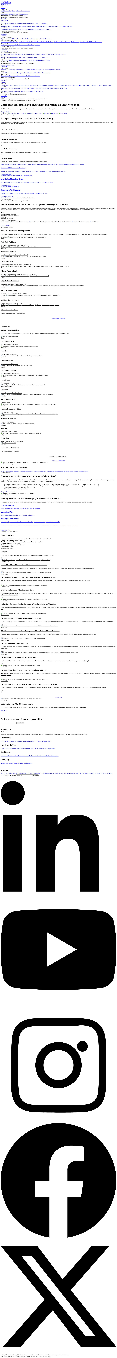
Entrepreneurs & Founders (16, 76)
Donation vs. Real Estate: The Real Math (33, 85)
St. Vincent (85, 471)
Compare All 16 (47, 741)
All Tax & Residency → (95, 42)
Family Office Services (7, 73)
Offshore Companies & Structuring (41, 69)
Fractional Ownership (32, 60)
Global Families (5, 76)
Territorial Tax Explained (28, 42)
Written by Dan (19, 91)
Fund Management (29, 73)
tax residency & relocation (31, 525)
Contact (26, 14)
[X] (58, 1353)
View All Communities (58, 460)
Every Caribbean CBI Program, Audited (11, 85)
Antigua (10, 57)
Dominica (28, 23)
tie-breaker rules (57, 525)
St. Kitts (6, 57)
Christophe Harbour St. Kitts (31, 54)
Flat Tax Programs (16, 42)
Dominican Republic (89, 773)
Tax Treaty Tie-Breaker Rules (56, 42)
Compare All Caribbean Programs (62, 26)
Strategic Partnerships (18, 11)
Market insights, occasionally (8, 775)
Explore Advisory (5, 530)
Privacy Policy (47, 1356)
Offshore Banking (55, 69)
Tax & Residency (31, 88)
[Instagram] (58, 1122)
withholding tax (66, 525)
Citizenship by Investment (8, 88)
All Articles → (63, 88)
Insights (3, 82)
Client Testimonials (6, 14)
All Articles (4, 96)
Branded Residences (20, 60)
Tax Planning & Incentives (26, 29)
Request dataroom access (7, 65)
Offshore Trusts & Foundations (23, 69)
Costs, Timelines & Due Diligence (27, 26)
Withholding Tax (68, 42)
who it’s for (75, 525)
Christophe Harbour (28, 756)
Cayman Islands (5, 39)
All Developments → (60, 54)
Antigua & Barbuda (15, 23)
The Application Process (21, 45)
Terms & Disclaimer (36, 1356)
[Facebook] (58, 1238)
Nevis (2, 57)
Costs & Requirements (34, 45)
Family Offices (28, 76)
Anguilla (35, 57)
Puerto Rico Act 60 (6, 42)
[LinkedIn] (58, 891)
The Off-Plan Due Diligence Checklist (77, 85)
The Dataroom (54, 756)
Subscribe (35, 775)
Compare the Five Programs (8, 492)
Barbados (24, 39)
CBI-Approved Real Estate (8, 60)
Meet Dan (3, 18)
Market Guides (38, 756)
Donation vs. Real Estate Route (9, 26)
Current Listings (46, 756)
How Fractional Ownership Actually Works (99, 85)
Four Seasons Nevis (6, 54)
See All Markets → (42, 57)
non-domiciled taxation (45, 525)
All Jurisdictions (42, 748)
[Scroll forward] (1, 692)
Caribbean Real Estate (21, 88)
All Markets (109, 773)
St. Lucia (33, 23)
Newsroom (10, 763)
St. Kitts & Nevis (5, 23)
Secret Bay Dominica (17, 54)
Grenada (23, 23)
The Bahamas (13, 39)
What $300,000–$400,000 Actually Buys (56, 85)
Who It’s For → (36, 76)
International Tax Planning (8, 69)
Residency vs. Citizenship (8, 45)
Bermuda (19, 39)
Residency (4, 35)
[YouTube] (58, 1006)
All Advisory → (45, 73)
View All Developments (58, 318)
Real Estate (4, 51)
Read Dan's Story (5, 225)
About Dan (4, 763)
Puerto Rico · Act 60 (32, 748)
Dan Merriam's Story (6, 11)
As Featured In (27, 91)
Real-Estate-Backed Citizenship (44, 26)
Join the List (21, 723)
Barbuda (56, 471)
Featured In (27, 11)
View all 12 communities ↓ (58, 456)
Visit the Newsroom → (37, 91)
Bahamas (35, 471)
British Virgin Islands (48, 471)
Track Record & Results (17, 14)
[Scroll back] (1, 558)
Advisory (4, 66)
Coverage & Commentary (8, 91)
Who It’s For (37, 73)
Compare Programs (6, 112)
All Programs (39, 741)
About (3, 8)
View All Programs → (41, 23)
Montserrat (97, 773)
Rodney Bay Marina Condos (46, 54)
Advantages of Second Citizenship (10, 29)
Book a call (4, 80)
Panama (29, 39)
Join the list (4, 34)
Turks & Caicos (35, 39)
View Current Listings (44, 60)
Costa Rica (75, 471)
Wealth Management (18, 73)
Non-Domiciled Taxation (41, 42)
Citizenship (4, 20)
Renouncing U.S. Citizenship (81, 42)
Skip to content (5, 1)
